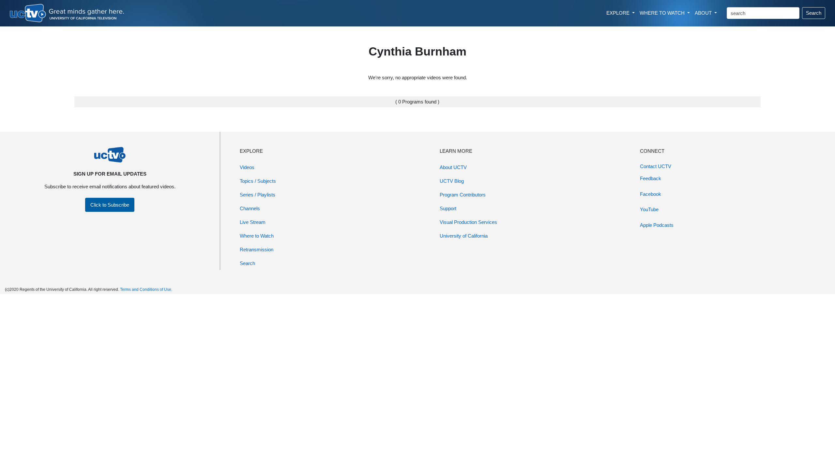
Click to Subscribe (109, 205)
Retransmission (256, 249)
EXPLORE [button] (618, 13)
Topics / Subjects (258, 181)
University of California (464, 236)
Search (813, 13)
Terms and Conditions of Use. (146, 289)
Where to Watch (257, 236)
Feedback (650, 178)
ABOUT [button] (704, 13)
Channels (250, 208)
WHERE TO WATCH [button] (663, 13)
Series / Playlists (257, 194)
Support (448, 208)
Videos (247, 167)
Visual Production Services (468, 222)
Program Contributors (463, 194)
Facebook (650, 194)
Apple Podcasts (657, 225)
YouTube (649, 209)
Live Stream (253, 222)
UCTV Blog (452, 181)
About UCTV (453, 167)
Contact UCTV (655, 166)
